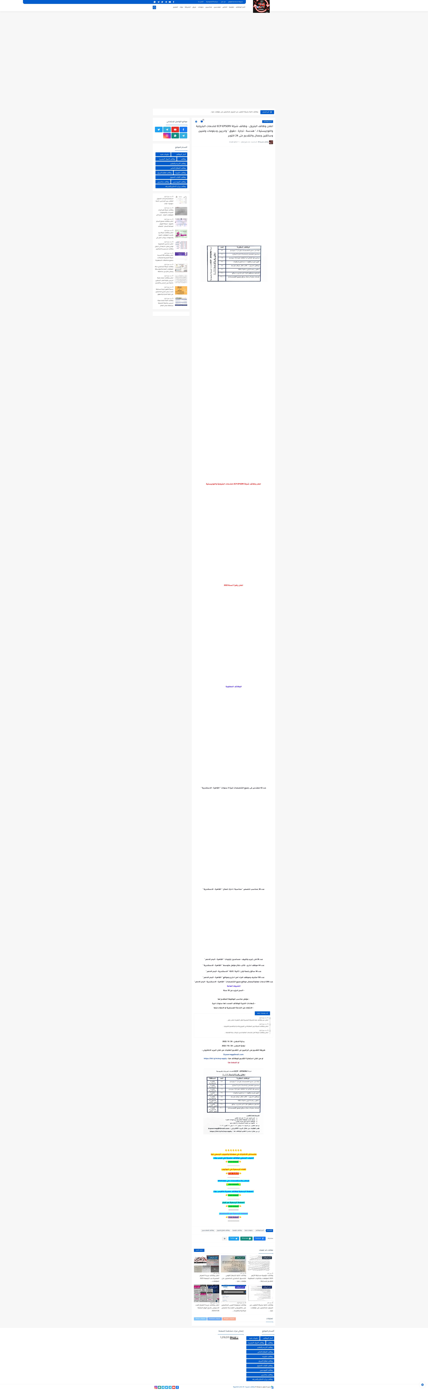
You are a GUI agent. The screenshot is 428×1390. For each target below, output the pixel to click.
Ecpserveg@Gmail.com (233, 1055)
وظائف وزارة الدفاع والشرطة (175, 186)
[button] (260, 1239)
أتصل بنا (200, 2)
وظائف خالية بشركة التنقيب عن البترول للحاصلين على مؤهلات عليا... (261, 1308)
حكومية (231, 7)
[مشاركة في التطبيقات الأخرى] (224, 1239)
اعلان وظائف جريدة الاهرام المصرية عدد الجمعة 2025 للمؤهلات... (209, 1278)
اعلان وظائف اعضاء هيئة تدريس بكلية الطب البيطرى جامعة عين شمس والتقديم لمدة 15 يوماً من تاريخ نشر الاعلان (164, 281)
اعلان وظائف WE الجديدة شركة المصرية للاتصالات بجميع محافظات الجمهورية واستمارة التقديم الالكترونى (164, 258)
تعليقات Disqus (200, 1319)
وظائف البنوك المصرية (167, 159)
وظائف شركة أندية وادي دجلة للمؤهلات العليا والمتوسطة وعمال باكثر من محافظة (164, 269)
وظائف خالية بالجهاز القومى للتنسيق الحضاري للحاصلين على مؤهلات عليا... (231, 112)
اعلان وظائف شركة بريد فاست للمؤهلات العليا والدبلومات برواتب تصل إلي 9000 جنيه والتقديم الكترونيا (164, 235)
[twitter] (162, 1)
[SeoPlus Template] (272, 1387)
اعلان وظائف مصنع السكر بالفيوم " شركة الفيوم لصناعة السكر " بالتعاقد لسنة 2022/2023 (164, 224)
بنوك (181, 7)
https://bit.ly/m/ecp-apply (215, 1059)
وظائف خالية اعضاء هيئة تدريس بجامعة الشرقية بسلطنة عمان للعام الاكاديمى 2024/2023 (165, 303)
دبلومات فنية (249, 1230)
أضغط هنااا (233, 1162)
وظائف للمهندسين (208, 1230)
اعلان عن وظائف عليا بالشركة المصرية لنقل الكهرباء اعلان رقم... (247, 1020)
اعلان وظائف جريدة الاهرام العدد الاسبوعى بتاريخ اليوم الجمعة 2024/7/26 (207, 1308)
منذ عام (269, 1273)
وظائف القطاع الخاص (178, 168)
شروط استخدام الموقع (235, 2)
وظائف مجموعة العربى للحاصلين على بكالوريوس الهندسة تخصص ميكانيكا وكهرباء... (233, 1308)
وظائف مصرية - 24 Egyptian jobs (244, 1387)
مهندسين (217, 7)
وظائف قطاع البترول (223, 1230)
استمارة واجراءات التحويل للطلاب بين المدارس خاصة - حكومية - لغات (164, 201)
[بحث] (154, 7)
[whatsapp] (154, 1)
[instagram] (167, 135)
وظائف (183, 159)
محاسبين (208, 7)
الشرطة (188, 7)
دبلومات (201, 7)
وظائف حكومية (237, 1230)
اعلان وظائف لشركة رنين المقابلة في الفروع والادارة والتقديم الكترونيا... (245, 1026)
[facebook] (173, 1)
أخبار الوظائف (240, 7)
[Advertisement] (214, 29)
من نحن (223, 2)
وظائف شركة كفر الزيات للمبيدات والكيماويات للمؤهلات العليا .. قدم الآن (164, 212)
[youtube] (169, 1)
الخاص (224, 7)
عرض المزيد (199, 1250)
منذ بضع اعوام (263, 1018)
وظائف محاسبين (163, 182)
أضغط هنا (233, 1184)
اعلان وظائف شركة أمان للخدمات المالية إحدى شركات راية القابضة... (246, 1033)
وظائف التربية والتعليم (178, 163)
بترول (194, 7)
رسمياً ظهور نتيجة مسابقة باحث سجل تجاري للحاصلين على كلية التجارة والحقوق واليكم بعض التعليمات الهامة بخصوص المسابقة (164, 292)
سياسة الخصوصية (212, 2)
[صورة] (181, 200)
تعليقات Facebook (214, 1319)
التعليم (175, 7)
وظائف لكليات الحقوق (178, 177)
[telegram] (166, 1)
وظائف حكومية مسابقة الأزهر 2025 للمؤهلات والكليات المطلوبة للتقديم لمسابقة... (260, 1278)
